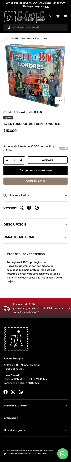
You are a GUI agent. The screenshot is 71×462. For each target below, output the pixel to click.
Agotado (47, 160)
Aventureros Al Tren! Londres (34, 38)
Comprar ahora (35, 181)
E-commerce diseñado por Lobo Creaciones (27, 453)
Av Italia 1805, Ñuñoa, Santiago (21, 365)
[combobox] (35, 27)
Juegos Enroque (17, 450)
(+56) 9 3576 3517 (14, 368)
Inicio (5, 38)
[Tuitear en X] (21, 207)
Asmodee (8, 112)
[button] (58, 16)
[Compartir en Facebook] (29, 207)
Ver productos (49, 4)
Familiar (14, 38)
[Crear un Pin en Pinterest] (36, 207)
